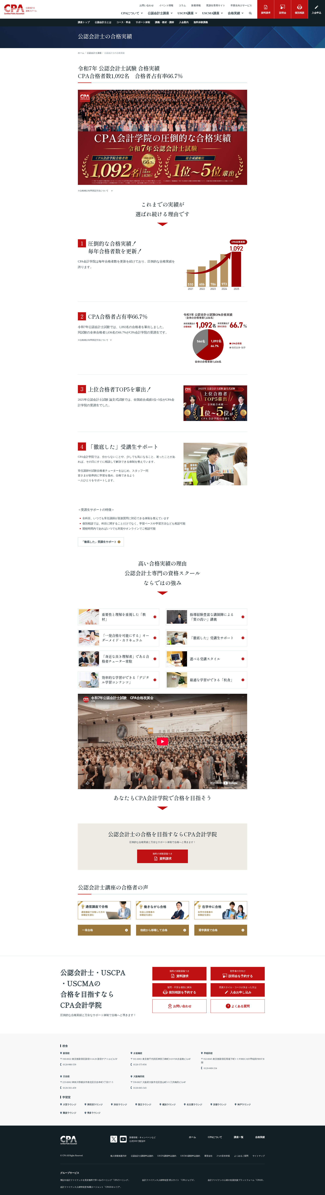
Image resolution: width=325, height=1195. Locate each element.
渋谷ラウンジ (120, 1104)
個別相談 (299, 13)
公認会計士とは (103, 22)
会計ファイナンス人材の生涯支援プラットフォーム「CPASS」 (236, 1180)
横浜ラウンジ (169, 1104)
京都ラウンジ (219, 1104)
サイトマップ (259, 1156)
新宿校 (66, 1053)
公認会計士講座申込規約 (142, 1156)
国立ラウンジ (144, 1104)
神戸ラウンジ (244, 1104)
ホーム (192, 1137)
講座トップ (84, 22)
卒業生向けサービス (241, 5)
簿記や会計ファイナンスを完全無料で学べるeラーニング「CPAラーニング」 (95, 1180)
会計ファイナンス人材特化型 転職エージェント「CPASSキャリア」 (91, 1187)
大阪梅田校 (138, 1076)
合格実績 (234, 13)
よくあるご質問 (241, 1156)
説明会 (282, 13)
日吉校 (66, 1076)
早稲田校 (208, 1053)
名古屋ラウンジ (194, 1104)
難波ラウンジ (69, 1113)
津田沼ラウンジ (95, 1104)
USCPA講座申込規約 (166, 1156)
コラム (182, 5)
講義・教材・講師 (164, 22)
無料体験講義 (201, 22)
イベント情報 (166, 5)
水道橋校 (137, 1053)
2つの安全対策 (223, 1156)
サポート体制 (143, 22)
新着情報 (196, 5)
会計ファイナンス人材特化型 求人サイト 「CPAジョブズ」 (169, 1180)
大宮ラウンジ (69, 1104)
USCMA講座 (210, 13)
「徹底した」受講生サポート (99, 541)
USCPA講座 (186, 13)
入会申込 (316, 13)
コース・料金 (123, 22)
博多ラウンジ (93, 1113)
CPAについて (130, 13)
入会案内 (184, 22)
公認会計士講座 (158, 13)
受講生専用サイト (215, 5)
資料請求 (265, 13)
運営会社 (208, 1156)
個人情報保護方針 (118, 1156)
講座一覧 (238, 1137)
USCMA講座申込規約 (190, 1156)
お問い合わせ (146, 5)
